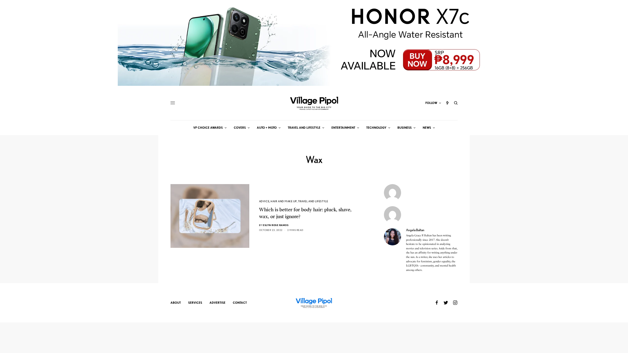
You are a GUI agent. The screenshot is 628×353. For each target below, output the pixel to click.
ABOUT (175, 302)
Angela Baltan (415, 230)
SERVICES (195, 302)
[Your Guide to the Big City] (314, 103)
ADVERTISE (217, 302)
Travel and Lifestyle (313, 201)
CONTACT (240, 302)
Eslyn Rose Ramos (275, 225)
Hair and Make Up (284, 201)
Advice (264, 201)
